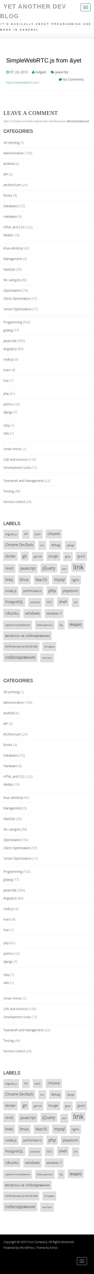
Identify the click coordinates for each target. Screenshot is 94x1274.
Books (7, 195)
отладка (49, 646)
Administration (13, 153)
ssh (75, 602)
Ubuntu (11, 613)
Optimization (12, 290)
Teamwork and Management (23, 480)
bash (38, 534)
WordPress (27, 1248)
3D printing (11, 142)
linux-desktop (13, 248)
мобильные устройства (21, 646)
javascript (61, 72)
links (9, 579)
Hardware (10, 216)
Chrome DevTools (19, 544)
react (7, 370)
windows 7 (54, 613)
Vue (6, 380)
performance (32, 591)
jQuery (48, 568)
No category (12, 280)
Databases (10, 206)
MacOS (41, 579)
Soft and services (15, 459)
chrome (53, 533)
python (8, 404)
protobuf (35, 602)
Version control (14, 502)
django (8, 412)
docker (10, 556)
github (38, 556)
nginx (75, 580)
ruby (6, 425)
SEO (49, 602)
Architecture (12, 185)
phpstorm (70, 590)
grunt (81, 556)
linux (24, 579)
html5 (9, 568)
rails (6, 433)
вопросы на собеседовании (27, 635)
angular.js (11, 534)
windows (32, 613)
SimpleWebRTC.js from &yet (43, 60)
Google (53, 556)
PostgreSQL (14, 601)
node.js (8, 359)
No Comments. (73, 79)
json (64, 568)
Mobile (8, 235)
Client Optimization (17, 298)
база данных (45, 625)
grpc (68, 556)
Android (8, 163)
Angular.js (10, 349)
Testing (8, 491)
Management (12, 259)
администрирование (17, 625)
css (42, 545)
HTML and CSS (13, 227)
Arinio (54, 1248)
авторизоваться (78, 121)
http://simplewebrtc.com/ (22, 82)
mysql (59, 579)
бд (61, 625)
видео (76, 624)
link (78, 567)
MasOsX (9, 269)
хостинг (47, 657)
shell (63, 601)
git (25, 556)
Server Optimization (17, 309)
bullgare (41, 72)
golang (8, 330)
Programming (12, 322)
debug (55, 545)
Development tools (17, 467)
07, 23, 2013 (19, 72)
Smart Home (12, 449)
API (5, 174)
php (6, 393)
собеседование (20, 657)
